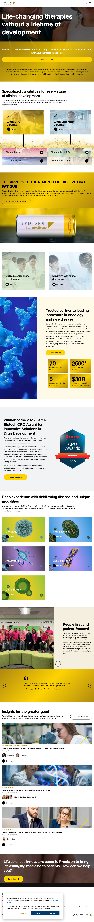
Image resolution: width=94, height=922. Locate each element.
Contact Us (45, 59)
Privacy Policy (74, 915)
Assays (24, 745)
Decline (52, 913)
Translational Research (11, 745)
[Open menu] (90, 3)
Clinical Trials (7, 787)
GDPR (82, 915)
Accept (38, 913)
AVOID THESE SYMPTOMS (16, 202)
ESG (86, 915)
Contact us (12, 879)
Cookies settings (23, 913)
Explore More (79, 717)
